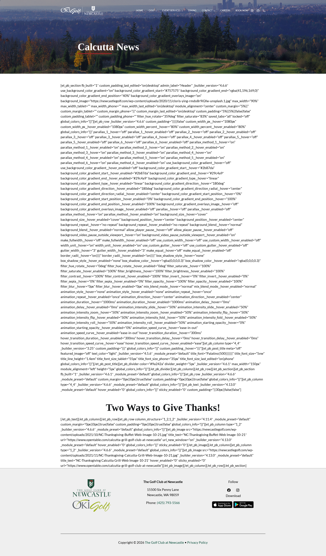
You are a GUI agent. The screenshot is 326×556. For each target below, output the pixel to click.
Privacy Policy (197, 542)
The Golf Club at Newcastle (164, 542)
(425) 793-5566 (168, 503)
